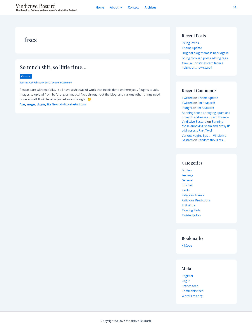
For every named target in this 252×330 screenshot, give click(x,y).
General (25, 76)
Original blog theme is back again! (205, 53)
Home (100, 7)
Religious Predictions (196, 200)
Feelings (187, 175)
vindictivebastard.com (73, 104)
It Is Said (187, 185)
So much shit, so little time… (53, 67)
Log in (186, 281)
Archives (150, 7)
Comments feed (192, 291)
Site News (53, 104)
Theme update (192, 48)
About (114, 7)
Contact (133, 7)
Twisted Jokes (191, 215)
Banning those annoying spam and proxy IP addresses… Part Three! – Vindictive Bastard (206, 117)
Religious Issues (193, 195)
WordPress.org (192, 296)
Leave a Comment (62, 82)
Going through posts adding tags (205, 58)
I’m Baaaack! (206, 103)
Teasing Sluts (191, 210)
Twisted (187, 98)
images (31, 104)
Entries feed (190, 286)
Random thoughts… (211, 140)
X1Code (187, 245)
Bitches (187, 170)
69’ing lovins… (191, 43)
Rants (186, 190)
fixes (22, 104)
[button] (120, 7)
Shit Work (188, 205)
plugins (41, 104)
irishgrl (187, 108)
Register (187, 276)
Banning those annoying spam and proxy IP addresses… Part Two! (206, 126)
